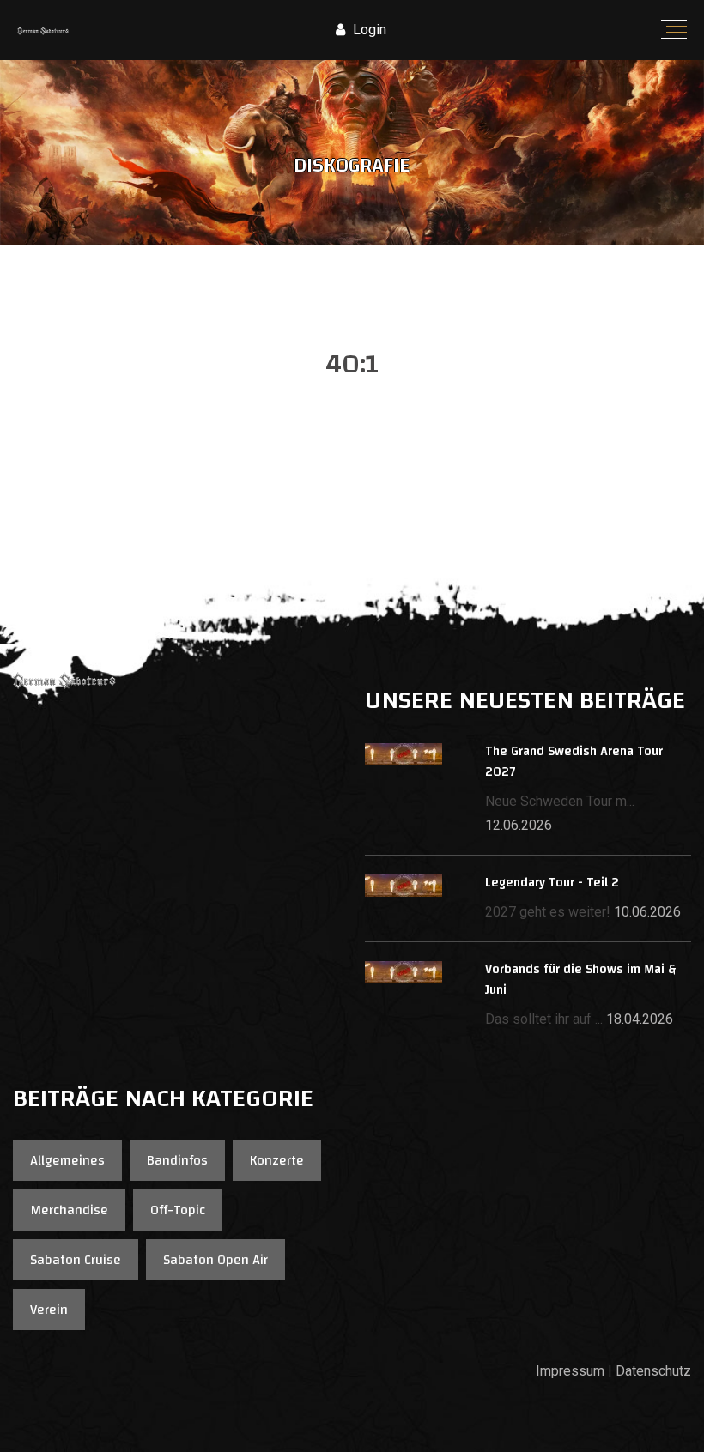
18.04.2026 (639, 1019)
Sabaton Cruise (75, 1260)
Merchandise (69, 1210)
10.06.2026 (647, 912)
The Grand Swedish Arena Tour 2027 (574, 761)
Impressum (570, 1371)
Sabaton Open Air (215, 1260)
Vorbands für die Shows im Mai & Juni (580, 979)
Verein (49, 1309)
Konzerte (277, 1160)
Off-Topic (177, 1210)
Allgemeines (67, 1160)
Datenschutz (653, 1371)
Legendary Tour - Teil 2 (552, 882)
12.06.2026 (518, 825)
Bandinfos (177, 1160)
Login (367, 29)
